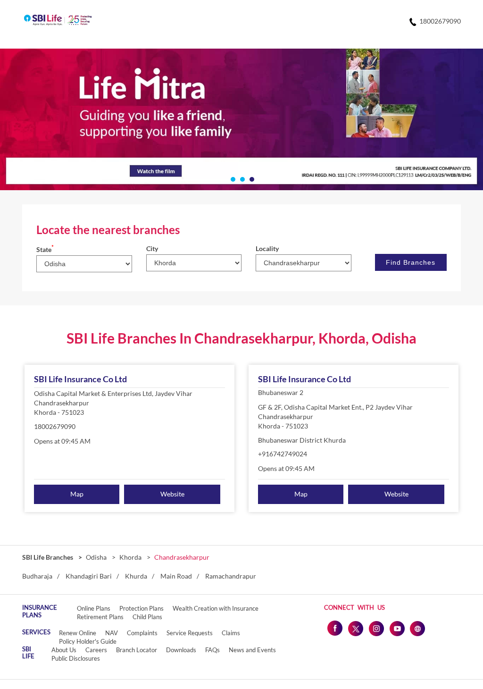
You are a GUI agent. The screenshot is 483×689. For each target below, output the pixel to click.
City (152, 248)
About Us (63, 650)
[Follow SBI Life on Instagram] (376, 628)
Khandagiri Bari (89, 576)
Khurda (136, 576)
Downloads (181, 650)
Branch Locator (136, 650)
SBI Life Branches (48, 557)
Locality (267, 248)
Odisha (96, 557)
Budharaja (37, 576)
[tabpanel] (241, 119)
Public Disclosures (75, 658)
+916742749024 (282, 454)
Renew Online (77, 633)
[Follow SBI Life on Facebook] (334, 628)
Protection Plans (141, 608)
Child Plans (147, 617)
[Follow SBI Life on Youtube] (397, 628)
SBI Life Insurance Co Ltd (80, 379)
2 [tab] (241, 178)
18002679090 (54, 426)
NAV (111, 633)
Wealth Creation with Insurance (215, 608)
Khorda (130, 557)
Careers (96, 650)
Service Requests (190, 633)
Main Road (176, 576)
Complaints (142, 633)
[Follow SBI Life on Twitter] (355, 628)
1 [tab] (232, 178)
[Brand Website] (417, 628)
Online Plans (93, 608)
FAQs (212, 650)
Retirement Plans (100, 617)
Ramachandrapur (230, 576)
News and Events (252, 650)
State (45, 249)
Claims (231, 633)
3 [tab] (251, 178)
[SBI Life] (57, 20)
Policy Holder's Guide (88, 641)
